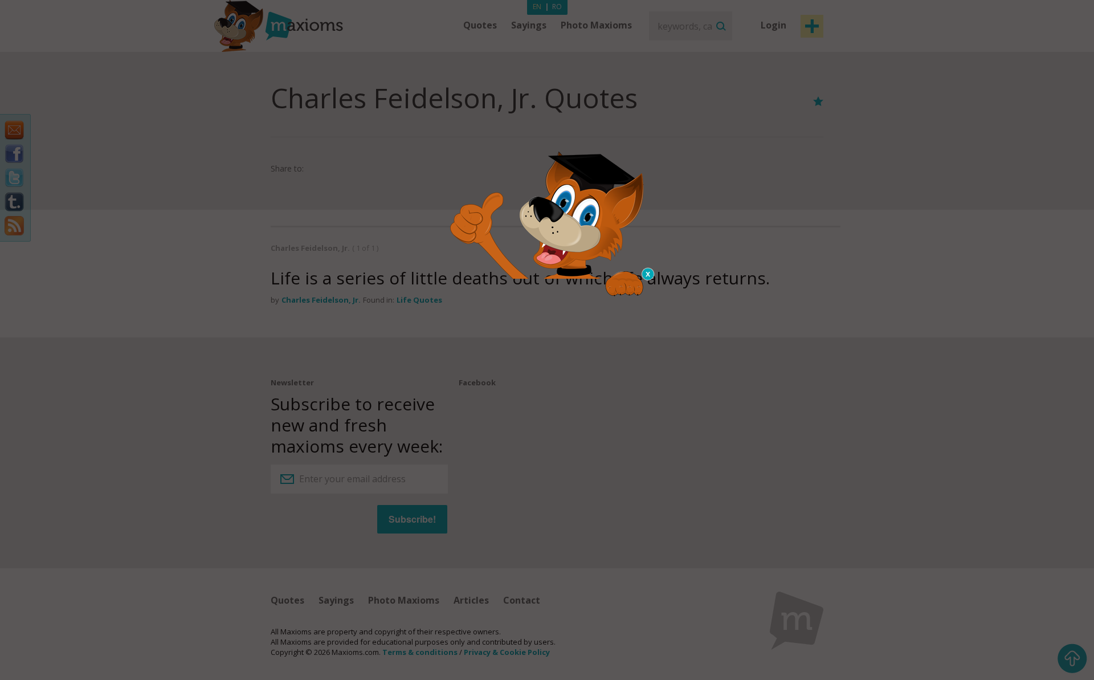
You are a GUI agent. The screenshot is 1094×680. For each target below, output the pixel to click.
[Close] (648, 274)
